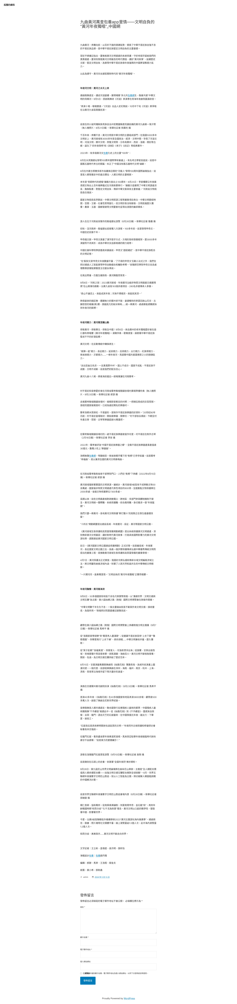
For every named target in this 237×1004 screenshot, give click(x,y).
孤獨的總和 (9, 5)
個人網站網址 (85, 961)
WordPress (129, 998)
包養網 (131, 95)
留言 (82, 907)
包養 (105, 153)
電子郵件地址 (86, 949)
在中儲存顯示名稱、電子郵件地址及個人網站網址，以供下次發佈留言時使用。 (115, 973)
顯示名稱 (84, 937)
